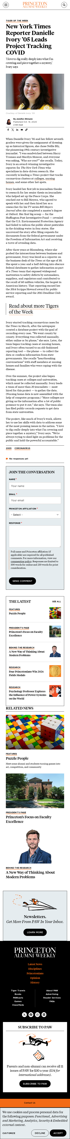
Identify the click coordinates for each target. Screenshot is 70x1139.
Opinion (35, 978)
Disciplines (35, 968)
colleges (39, 178)
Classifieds (18, 1005)
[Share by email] (21, 129)
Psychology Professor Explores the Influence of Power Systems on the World (27, 695)
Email (12, 494)
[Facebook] (31, 1014)
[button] (26, 129)
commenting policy (21, 561)
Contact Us (29, 1103)
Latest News (35, 964)
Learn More (35, 932)
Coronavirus (22, 448)
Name (12, 479)
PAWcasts (18, 998)
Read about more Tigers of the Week (34, 309)
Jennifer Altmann (24, 119)
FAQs (52, 1001)
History (35, 982)
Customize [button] (8, 1133)
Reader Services (52, 998)
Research (15, 667)
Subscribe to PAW (35, 1084)
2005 (9, 448)
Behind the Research (21, 648)
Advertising (52, 994)
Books (18, 994)
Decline (40, 1133)
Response (15, 523)
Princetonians (35, 973)
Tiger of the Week (17, 21)
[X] (24, 1014)
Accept (58, 1133)
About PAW (52, 991)
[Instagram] (37, 1014)
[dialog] (35, 1123)
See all (56, 602)
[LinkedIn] (44, 1014)
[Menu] (6, 5)
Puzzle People (17, 613)
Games (18, 1001)
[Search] (64, 5)
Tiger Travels (18, 991)
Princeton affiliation (22, 509)
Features (14, 609)
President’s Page (19, 628)
